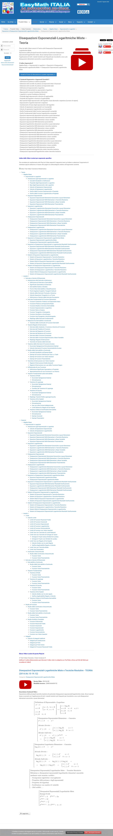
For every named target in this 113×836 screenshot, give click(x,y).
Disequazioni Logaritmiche (36, 227)
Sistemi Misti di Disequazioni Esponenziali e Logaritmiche (48, 272)
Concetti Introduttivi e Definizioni (40, 181)
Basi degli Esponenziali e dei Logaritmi (42, 185)
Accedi (7, 57)
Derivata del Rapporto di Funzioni (40, 331)
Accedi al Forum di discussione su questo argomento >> (38, 74)
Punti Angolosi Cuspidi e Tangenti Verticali (43, 291)
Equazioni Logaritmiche (35, 206)
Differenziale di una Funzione (37, 367)
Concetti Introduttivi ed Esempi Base (41, 352)
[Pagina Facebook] (79, 12)
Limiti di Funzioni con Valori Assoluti (41, 530)
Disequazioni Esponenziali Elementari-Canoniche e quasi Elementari (51, 219)
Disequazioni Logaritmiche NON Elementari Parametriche (47, 236)
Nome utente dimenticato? (7, 62)
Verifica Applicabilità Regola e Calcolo (44, 545)
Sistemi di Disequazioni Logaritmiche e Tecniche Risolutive (48, 270)
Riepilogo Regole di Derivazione (39, 340)
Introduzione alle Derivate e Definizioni (40, 280)
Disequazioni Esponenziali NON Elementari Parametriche (47, 225)
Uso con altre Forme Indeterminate (42, 405)
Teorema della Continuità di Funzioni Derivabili (44, 323)
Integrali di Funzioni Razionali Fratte (41, 647)
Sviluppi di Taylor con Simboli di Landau (44, 539)
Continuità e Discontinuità (36, 551)
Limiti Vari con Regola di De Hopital (41, 541)
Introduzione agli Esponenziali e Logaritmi (41, 178)
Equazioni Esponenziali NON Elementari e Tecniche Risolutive (49, 200)
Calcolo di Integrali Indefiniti (36, 638)
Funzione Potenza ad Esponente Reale (42, 304)
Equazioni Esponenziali (35, 195)
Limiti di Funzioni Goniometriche (40, 528)
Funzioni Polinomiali (36, 621)
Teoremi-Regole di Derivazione (37, 325)
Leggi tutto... (25, 813)
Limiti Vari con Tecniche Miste (39, 547)
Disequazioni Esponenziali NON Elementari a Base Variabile (48, 223)
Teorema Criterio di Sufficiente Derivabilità (43, 409)
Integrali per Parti (35, 643)
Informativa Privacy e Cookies (75, 832)
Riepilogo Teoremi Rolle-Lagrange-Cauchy (43, 397)
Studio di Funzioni (31, 604)
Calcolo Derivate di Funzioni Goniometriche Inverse (45, 348)
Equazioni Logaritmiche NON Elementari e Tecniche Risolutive (49, 210)
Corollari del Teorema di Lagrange (42, 388)
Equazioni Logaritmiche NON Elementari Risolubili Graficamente (50, 248)
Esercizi (23, 420)
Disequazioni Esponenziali (36, 217)
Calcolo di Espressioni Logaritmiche (41, 189)
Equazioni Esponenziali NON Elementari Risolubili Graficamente (49, 246)
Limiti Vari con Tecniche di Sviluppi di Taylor (43, 534)
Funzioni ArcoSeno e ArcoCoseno (40, 314)
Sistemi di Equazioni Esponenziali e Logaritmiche (43, 255)
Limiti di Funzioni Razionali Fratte (40, 520)
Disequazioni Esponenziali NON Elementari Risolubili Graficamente (50, 251)
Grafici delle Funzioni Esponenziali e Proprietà (44, 191)
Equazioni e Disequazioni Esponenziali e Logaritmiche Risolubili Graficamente (52, 244)
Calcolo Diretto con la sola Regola (42, 543)
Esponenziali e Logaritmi (33, 176)
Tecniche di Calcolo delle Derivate (40, 342)
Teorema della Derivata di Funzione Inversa (41, 344)
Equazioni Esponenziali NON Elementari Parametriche (46, 204)
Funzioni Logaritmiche (37, 630)
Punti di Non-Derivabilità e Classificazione (43, 289)
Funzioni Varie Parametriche (40, 558)
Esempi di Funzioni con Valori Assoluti (42, 356)
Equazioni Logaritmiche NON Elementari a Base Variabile (47, 212)
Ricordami (6, 53)
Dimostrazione (36, 380)
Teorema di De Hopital (37, 399)
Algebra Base (27, 174)
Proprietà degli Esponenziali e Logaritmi (42, 183)
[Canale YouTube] (87, 12)
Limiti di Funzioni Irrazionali (38, 522)
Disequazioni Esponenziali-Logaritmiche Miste (44, 242)
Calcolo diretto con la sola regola (42, 594)
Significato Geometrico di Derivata (40, 284)
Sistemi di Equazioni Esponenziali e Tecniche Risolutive (47, 257)
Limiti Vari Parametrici (37, 549)
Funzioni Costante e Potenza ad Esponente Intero (45, 301)
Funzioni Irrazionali (36, 626)
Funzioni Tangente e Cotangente (40, 312)
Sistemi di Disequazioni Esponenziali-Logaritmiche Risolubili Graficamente (53, 274)
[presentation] (56, 708)
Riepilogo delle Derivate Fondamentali (41, 318)
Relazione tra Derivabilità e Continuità (39, 320)
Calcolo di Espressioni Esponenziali (41, 187)
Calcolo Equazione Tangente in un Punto (42, 295)
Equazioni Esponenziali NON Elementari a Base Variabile (47, 202)
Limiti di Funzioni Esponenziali (39, 524)
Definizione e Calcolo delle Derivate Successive (44, 297)
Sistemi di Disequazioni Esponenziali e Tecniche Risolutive (48, 267)
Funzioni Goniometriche (37, 632)
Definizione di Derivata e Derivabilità (41, 282)
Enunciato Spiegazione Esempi (41, 378)
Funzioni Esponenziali (36, 628)
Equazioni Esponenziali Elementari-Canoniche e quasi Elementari (50, 198)
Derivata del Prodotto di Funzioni (40, 329)
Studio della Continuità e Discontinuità (42, 554)
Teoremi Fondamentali (35, 570)
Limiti (27, 515)
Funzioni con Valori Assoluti (38, 634)
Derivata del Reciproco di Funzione (40, 333)
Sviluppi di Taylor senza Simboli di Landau (45, 537)
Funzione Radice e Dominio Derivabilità (42, 306)
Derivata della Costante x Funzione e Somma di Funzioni (47, 327)
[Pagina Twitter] (83, 12)
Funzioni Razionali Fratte (37, 623)
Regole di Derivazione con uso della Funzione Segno (46, 365)
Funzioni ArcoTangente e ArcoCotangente (43, 316)
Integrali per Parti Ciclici (37, 645)
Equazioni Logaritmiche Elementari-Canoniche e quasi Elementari (50, 208)
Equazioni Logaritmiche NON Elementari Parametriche (46, 215)
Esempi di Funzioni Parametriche (40, 359)
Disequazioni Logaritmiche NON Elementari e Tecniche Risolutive (50, 231)
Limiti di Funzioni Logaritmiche (39, 526)
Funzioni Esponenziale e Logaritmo (41, 308)
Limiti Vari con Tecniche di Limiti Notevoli (43, 532)
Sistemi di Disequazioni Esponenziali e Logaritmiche (44, 265)
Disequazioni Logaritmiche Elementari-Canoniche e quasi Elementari (51, 229)
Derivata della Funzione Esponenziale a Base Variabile (46, 337)
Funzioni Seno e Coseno (37, 310)
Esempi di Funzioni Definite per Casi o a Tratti (44, 354)
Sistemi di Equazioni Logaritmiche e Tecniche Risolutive (47, 259)
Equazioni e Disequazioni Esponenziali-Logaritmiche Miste (46, 238)
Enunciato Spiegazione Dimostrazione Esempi (44, 346)
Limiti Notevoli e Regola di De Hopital (43, 407)
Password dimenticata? (7, 64)
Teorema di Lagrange (36, 382)
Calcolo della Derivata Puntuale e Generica (43, 293)
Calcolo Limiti (32, 518)
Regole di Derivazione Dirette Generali (41, 363)
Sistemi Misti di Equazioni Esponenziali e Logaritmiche (47, 261)
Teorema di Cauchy (36, 390)
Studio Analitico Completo (36, 619)
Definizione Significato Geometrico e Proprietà (44, 369)
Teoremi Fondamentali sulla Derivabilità (40, 373)
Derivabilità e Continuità (35, 562)
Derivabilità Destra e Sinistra (38, 287)
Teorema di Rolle (35, 376)
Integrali (28, 636)
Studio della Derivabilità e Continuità (39, 350)
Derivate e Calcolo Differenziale (35, 278)
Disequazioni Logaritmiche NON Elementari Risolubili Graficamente (51, 253)
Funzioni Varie (36, 556)
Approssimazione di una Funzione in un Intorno (44, 371)
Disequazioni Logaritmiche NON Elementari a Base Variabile (48, 234)
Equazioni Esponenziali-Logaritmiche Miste (43, 240)
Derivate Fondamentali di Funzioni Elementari (42, 299)
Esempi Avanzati (37, 416)
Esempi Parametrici (38, 418)
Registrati (6, 60)
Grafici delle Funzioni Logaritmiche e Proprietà (44, 193)
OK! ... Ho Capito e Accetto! (92, 832)
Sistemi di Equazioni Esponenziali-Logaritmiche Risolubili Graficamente (52, 263)
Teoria (23, 172)
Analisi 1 (26, 276)
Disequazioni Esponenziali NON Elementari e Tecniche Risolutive (50, 221)
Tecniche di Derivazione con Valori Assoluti (41, 361)
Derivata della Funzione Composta (40, 335)
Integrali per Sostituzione (37, 640)
